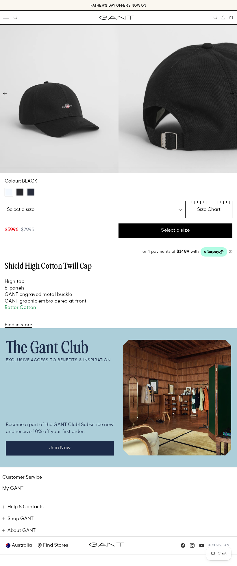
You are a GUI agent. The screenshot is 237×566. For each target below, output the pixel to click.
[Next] (232, 93)
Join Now (60, 448)
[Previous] (5, 93)
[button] (231, 17)
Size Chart (209, 209)
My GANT (12, 488)
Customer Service (22, 477)
